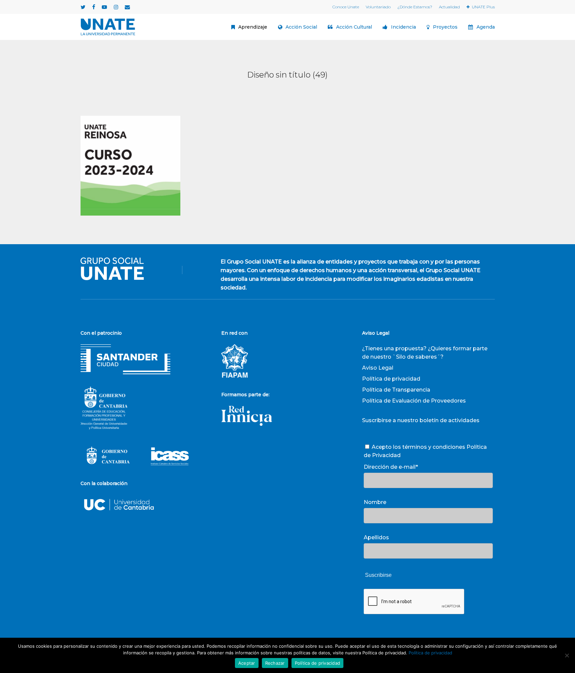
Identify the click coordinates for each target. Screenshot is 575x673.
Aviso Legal (377, 368)
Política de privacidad (391, 379)
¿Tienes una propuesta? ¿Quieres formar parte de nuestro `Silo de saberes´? (424, 352)
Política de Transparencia (396, 390)
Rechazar (275, 663)
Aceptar (246, 663)
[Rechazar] (566, 655)
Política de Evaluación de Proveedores (414, 401)
